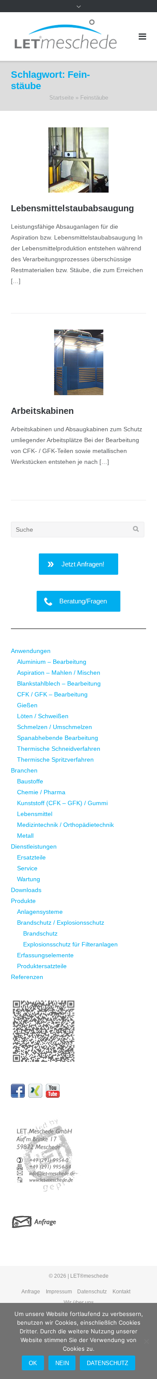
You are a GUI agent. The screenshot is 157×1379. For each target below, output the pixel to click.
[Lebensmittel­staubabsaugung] (78, 160)
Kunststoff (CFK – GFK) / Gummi (62, 802)
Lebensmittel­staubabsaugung (72, 208)
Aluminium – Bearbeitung (51, 661)
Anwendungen (31, 650)
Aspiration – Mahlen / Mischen (58, 672)
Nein (62, 1363)
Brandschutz (40, 933)
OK (33, 1363)
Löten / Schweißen (42, 716)
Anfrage (30, 1292)
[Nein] (146, 1341)
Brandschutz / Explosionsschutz (60, 922)
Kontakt (121, 1292)
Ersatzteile (31, 857)
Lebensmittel (34, 813)
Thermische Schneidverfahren (58, 748)
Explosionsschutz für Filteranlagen (70, 944)
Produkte (23, 900)
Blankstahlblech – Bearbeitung (59, 683)
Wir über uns (79, 1302)
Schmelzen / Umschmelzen (54, 726)
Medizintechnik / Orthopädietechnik (65, 824)
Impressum (59, 1292)
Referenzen (27, 976)
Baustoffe (30, 781)
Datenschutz (92, 1292)
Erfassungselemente (45, 955)
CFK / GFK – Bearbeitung (52, 694)
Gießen (27, 705)
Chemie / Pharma (41, 792)
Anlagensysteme (40, 911)
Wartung (28, 879)
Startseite (61, 97)
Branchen (24, 770)
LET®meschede (89, 1276)
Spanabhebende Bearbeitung (57, 737)
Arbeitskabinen (42, 411)
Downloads (26, 889)
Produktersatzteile (42, 966)
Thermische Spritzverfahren (55, 759)
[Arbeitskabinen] (78, 362)
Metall (25, 835)
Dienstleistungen (34, 846)
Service (27, 868)
